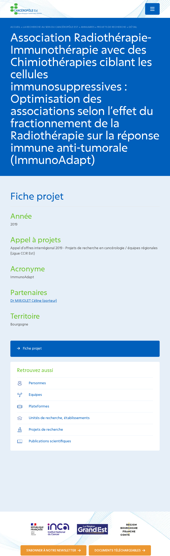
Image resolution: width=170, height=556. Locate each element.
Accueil (15, 26)
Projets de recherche (111, 26)
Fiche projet (32, 348)
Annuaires (87, 26)
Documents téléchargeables (118, 550)
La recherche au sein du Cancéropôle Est (50, 26)
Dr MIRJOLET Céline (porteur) (33, 300)
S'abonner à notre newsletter (51, 550)
